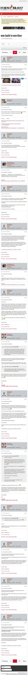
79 (19, 52)
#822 (25, 513)
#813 (25, 141)
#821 (25, 451)
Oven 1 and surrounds (5, 92)
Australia (16, 16)
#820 (25, 399)
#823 (25, 549)
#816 (25, 231)
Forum (4, 16)
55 (15, 52)
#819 (25, 341)
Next (24, 52)
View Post (17, 346)
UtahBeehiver (10, 162)
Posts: (17, 61)
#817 (25, 271)
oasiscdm (9, 57)
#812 (25, 107)
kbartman (9, 334)
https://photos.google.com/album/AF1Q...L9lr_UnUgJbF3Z (13, 180)
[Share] (25, 61)
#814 (25, 170)
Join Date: (9, 61)
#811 (26, 64)
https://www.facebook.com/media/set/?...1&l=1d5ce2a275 (12, 128)
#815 (25, 193)
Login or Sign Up (22, 0)
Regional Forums (10, 16)
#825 (25, 622)
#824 (25, 586)
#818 (25, 297)
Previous (5, 52)
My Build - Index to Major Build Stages (9, 94)
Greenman (9, 100)
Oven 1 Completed (5, 90)
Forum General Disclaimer (6, 38)
